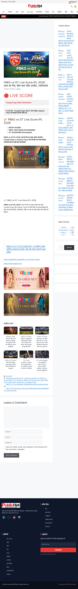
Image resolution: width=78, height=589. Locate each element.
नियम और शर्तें (48, 523)
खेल (22, 12)
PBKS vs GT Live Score (15, 380)
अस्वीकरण (47, 516)
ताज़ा (17, 12)
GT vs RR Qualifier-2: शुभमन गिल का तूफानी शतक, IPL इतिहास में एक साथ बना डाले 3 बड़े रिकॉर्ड (26, 364)
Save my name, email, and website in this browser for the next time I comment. (26, 448)
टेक (53, 12)
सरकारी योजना (10, 570)
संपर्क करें (47, 526)
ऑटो (66, 12)
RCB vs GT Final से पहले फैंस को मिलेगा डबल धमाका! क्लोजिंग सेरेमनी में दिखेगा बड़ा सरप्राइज (10, 364)
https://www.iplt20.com (13, 264)
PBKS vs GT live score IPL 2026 (34, 380)
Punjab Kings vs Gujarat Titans (26, 382)
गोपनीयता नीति (48, 519)
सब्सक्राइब (58, 550)
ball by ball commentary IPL (15, 378)
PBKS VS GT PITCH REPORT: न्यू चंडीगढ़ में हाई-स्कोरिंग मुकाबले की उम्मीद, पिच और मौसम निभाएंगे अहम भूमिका (25, 249)
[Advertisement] (26, 33)
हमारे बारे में (47, 512)
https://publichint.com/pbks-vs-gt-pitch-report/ (22, 259)
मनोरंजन (10, 12)
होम (3, 12)
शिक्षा (72, 12)
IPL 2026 (30, 12)
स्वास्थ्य (47, 12)
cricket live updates (30, 378)
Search (69, 247)
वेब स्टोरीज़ (39, 12)
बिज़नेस (59, 12)
